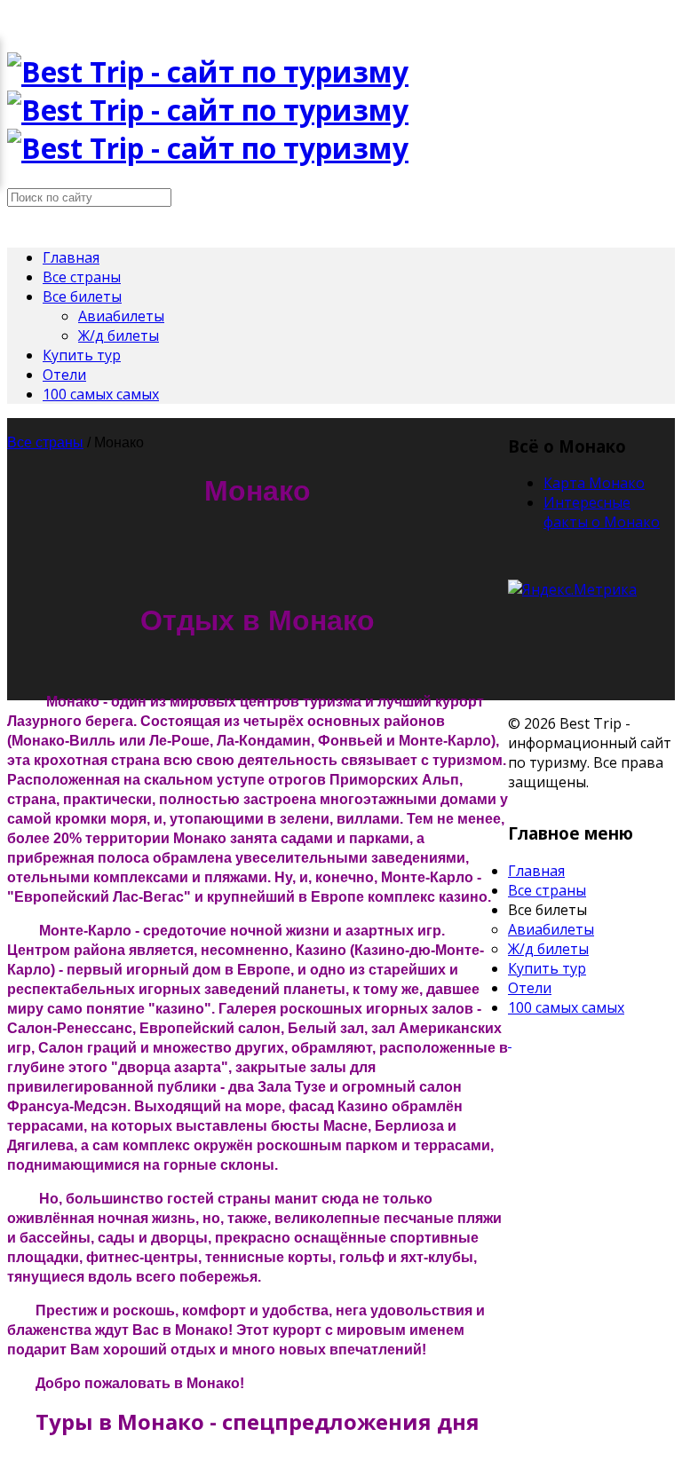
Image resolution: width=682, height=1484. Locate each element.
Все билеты (82, 296)
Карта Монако (594, 483)
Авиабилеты (121, 316)
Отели (64, 374)
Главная (71, 257)
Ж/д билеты (118, 335)
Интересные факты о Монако (601, 512)
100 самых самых (101, 394)
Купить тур (82, 355)
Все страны (82, 277)
